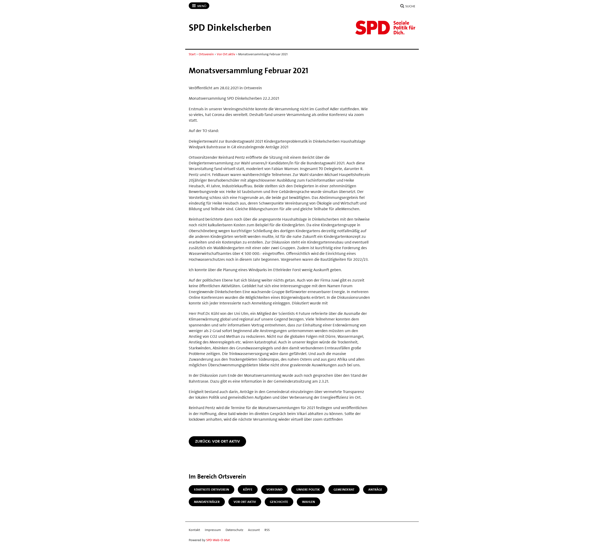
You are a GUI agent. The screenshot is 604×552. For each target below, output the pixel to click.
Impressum (213, 530)
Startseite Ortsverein (211, 489)
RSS (267, 530)
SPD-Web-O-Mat (218, 540)
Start (192, 54)
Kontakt (194, 530)
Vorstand (274, 489)
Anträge (375, 489)
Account (254, 530)
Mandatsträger (207, 502)
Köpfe (247, 489)
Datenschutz (234, 530)
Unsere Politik (308, 489)
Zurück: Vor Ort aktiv (217, 441)
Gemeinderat (344, 489)
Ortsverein (206, 54)
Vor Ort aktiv (226, 54)
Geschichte (279, 502)
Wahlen (308, 502)
